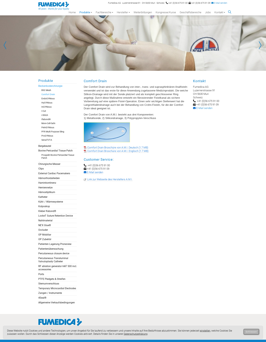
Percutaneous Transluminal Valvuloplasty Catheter (53, 260)
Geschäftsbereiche (190, 12)
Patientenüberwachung (50, 248)
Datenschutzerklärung (135, 333)
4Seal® (42, 297)
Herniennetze (45, 187)
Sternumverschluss (48, 283)
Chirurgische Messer (49, 164)
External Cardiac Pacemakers (54, 173)
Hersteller (122, 12)
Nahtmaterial (45, 220)
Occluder (43, 229)
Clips (41, 168)
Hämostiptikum (46, 192)
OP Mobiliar (44, 234)
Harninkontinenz (47, 182)
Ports (41, 274)
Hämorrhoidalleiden (49, 178)
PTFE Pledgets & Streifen (51, 279)
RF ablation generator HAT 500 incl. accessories (57, 268)
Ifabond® (46, 119)
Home (72, 12)
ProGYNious (47, 136)
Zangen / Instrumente (50, 293)
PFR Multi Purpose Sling (52, 131)
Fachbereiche (103, 12)
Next (259, 45)
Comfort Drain (48, 94)
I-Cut (43, 111)
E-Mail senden (220, 3)
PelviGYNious (47, 127)
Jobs (208, 12)
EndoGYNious (48, 98)
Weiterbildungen (143, 12)
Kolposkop (44, 206)
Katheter (42, 196)
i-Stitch (44, 115)
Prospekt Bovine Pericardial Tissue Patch (57, 156)
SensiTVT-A (46, 140)
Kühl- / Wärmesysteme (50, 201)
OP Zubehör (44, 239)
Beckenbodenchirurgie (50, 85)
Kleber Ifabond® (47, 211)
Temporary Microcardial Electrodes (57, 288)
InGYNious (46, 107)
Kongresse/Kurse (166, 12)
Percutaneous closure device (53, 253)
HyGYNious (46, 102)
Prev (6, 45)
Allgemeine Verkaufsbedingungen (56, 302)
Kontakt (218, 12)
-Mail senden (204, 108)
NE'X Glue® (44, 225)
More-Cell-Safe (48, 123)
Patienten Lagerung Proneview (54, 244)
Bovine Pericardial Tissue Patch (55, 150)
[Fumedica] (60, 325)
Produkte (84, 12)
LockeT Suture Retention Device (55, 215)
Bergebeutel (44, 146)
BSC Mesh (46, 90)
